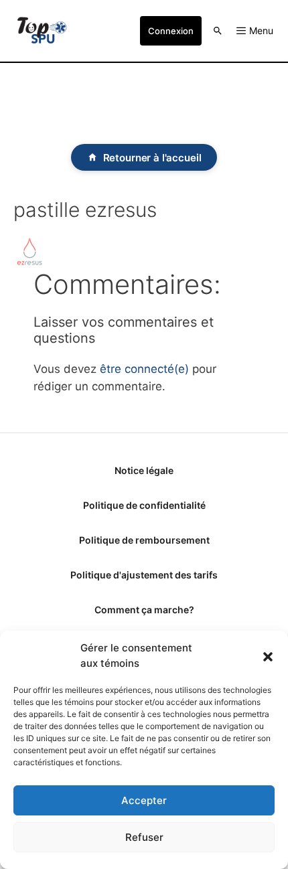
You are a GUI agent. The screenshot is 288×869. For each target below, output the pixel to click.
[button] (268, 656)
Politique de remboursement (144, 540)
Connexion (171, 30)
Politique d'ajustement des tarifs (144, 574)
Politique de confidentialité (144, 505)
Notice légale (144, 470)
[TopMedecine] (41, 30)
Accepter (144, 800)
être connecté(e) (144, 369)
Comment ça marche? (144, 609)
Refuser (144, 837)
